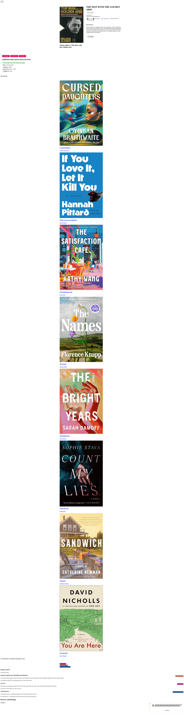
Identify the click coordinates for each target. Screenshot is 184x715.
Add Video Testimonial (65, 666)
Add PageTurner (63, 665)
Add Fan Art (62, 663)
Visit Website (90, 36)
